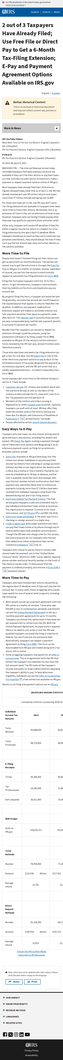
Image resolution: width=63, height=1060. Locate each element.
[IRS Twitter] (10, 1034)
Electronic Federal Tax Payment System (25, 499)
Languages (12, 1016)
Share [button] (16, 981)
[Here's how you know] (31, 4)
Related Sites (14, 1022)
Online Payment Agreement (31, 612)
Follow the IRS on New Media (31, 951)
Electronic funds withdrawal (20, 516)
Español (56, 93)
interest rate (26, 317)
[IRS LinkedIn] (21, 1034)
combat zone (34, 404)
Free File (55, 265)
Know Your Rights (17, 1003)
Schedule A (25, 544)
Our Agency (13, 997)
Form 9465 (31, 644)
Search (35, 12)
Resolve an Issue (15, 1010)
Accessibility (31, 1055)
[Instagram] (16, 1034)
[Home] (8, 11)
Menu (57, 12)
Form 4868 (53, 276)
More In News (12, 128)
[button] (46, 12)
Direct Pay (39, 355)
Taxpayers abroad (14, 387)
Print (34, 981)
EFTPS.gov (29, 513)
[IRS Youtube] (27, 1034)
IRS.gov (54, 684)
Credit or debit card (15, 523)
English (45, 93)
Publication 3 (15, 418)
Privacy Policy (31, 1050)
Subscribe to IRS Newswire (31, 955)
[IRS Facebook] (5, 1034)
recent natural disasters (45, 422)
